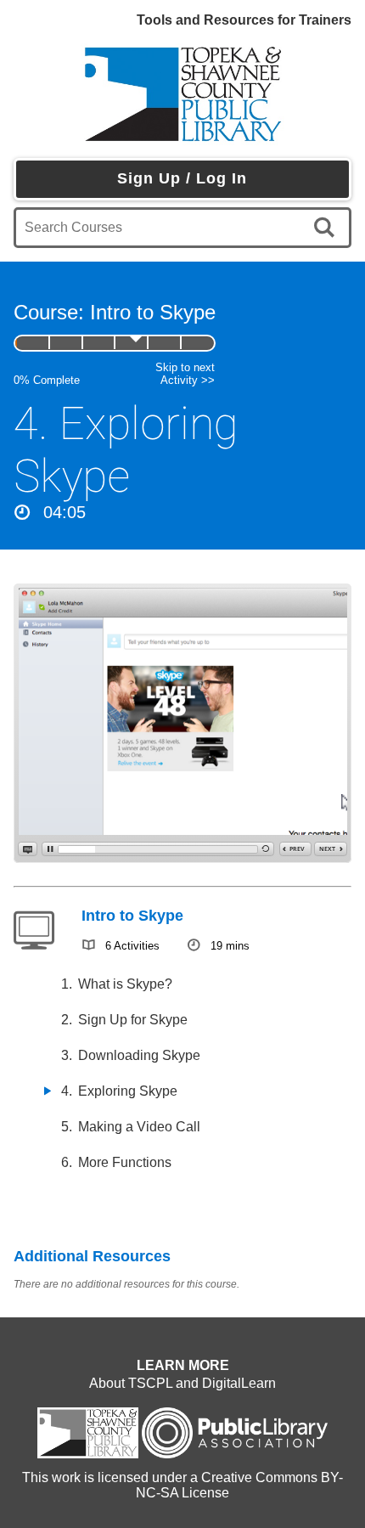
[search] (327, 227)
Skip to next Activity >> (185, 373)
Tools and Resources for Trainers (244, 20)
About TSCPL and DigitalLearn (182, 1383)
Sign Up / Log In (182, 178)
